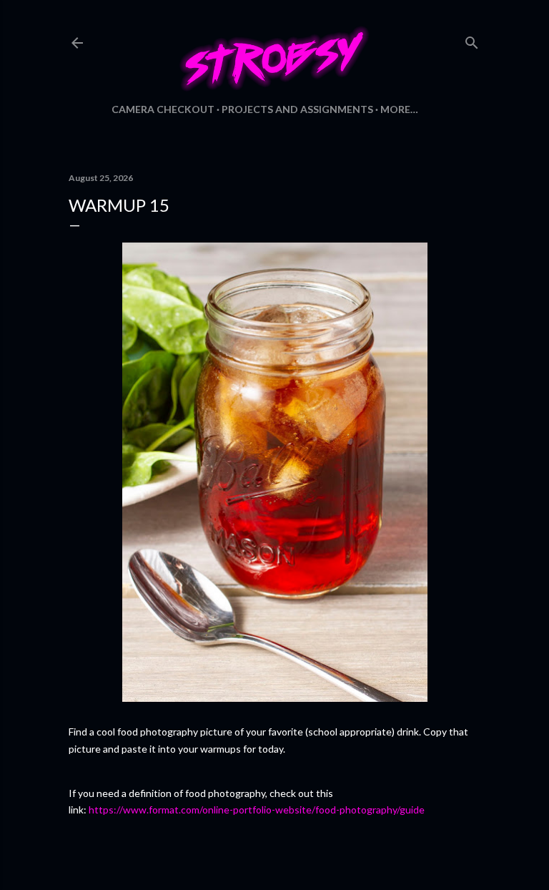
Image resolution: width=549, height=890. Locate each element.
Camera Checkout (163, 109)
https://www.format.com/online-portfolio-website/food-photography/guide (255, 809)
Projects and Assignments (297, 109)
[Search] (471, 40)
